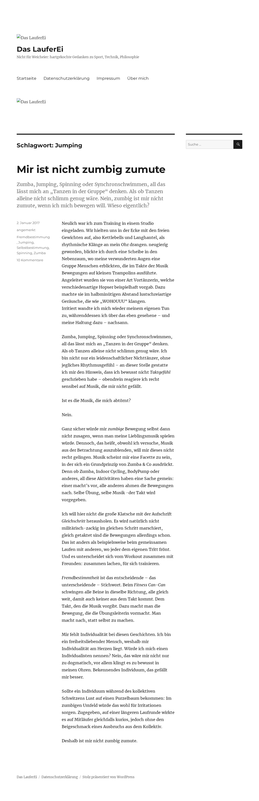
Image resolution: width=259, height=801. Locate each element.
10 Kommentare (30, 260)
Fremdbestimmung (33, 237)
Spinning (24, 253)
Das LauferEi (40, 49)
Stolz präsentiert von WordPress (108, 777)
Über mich (138, 78)
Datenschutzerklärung (67, 78)
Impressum (108, 78)
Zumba (40, 253)
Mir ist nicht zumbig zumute (91, 169)
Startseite (26, 78)
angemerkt (26, 230)
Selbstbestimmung (33, 248)
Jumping (26, 242)
